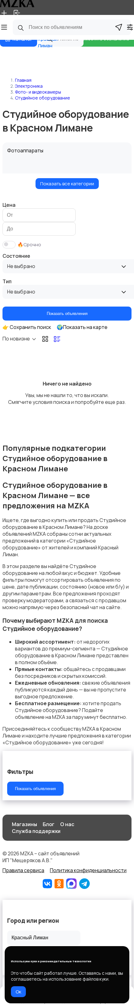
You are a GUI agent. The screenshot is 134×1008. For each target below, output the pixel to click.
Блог (49, 824)
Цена (9, 204)
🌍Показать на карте (82, 327)
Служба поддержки (36, 831)
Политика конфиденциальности (88, 870)
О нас (67, 824)
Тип (7, 281)
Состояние (16, 255)
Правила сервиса (23, 870)
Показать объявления (67, 313)
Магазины (24, 824)
